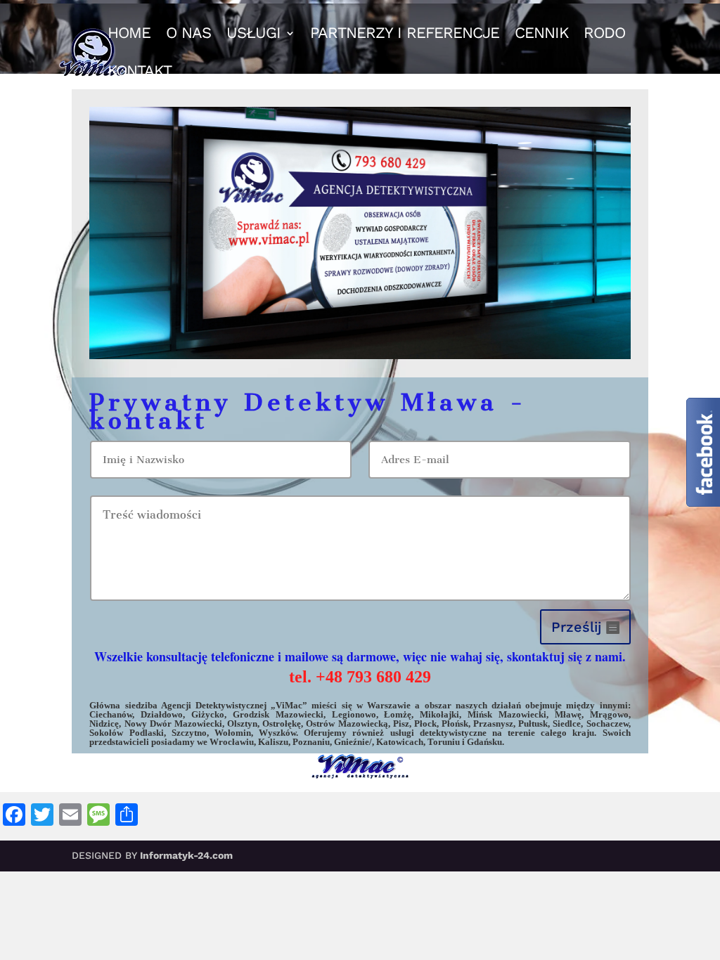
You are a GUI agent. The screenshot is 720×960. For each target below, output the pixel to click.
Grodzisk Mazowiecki (278, 714)
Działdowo (162, 714)
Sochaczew (607, 723)
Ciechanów (110, 714)
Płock (425, 723)
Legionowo (354, 714)
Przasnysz (493, 723)
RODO (604, 34)
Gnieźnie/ (353, 742)
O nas (188, 34)
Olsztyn (242, 723)
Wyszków (277, 732)
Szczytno (189, 732)
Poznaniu (311, 742)
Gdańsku (484, 742)
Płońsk (455, 723)
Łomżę (397, 714)
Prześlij (576, 626)
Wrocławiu (232, 742)
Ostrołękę (281, 723)
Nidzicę (104, 723)
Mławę (568, 714)
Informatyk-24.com (186, 855)
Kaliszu (273, 742)
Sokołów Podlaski (126, 732)
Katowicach (399, 742)
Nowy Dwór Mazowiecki (173, 723)
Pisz (401, 723)
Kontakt (140, 72)
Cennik (541, 34)
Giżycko (207, 714)
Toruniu (444, 742)
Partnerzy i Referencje (404, 34)
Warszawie (389, 705)
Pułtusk (533, 723)
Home (129, 34)
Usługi (253, 34)
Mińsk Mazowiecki (507, 714)
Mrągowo (609, 714)
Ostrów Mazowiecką (346, 723)
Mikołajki (439, 714)
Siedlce (567, 723)
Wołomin (232, 732)
